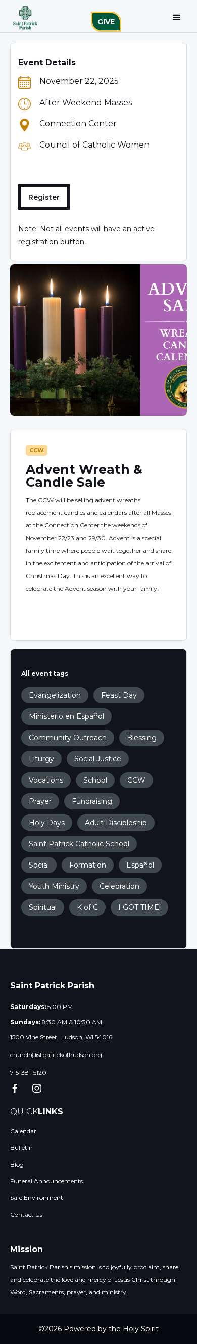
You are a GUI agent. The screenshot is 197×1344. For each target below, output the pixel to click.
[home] (22, 18)
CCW (36, 450)
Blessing (142, 737)
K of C (87, 907)
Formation (87, 865)
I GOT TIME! (139, 907)
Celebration (119, 886)
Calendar (23, 1131)
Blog (17, 1164)
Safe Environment (36, 1198)
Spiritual (43, 907)
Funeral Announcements (46, 1181)
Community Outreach (68, 737)
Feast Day (119, 695)
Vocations (46, 780)
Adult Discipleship (116, 822)
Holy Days (47, 822)
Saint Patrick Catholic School (79, 843)
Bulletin (21, 1147)
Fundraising (92, 801)
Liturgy (41, 758)
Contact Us (26, 1214)
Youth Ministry (54, 886)
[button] (177, 18)
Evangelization (55, 695)
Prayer (40, 801)
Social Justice (97, 758)
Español (140, 865)
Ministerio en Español (66, 716)
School (95, 780)
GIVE (106, 21)
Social (39, 865)
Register (44, 197)
